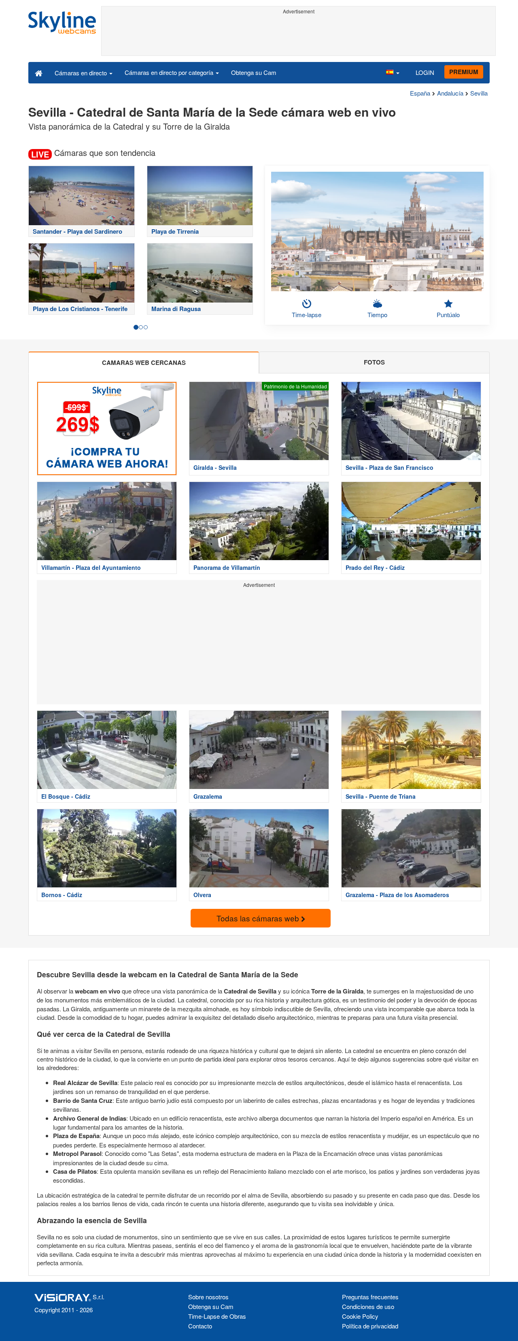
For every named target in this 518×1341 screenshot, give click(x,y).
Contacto (200, 1326)
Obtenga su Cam (253, 72)
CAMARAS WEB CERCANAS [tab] (144, 362)
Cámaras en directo (81, 72)
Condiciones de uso (368, 1306)
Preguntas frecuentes (370, 1296)
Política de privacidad (370, 1326)
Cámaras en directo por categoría (170, 72)
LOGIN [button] (425, 72)
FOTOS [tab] (374, 362)
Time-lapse (306, 314)
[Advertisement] (298, 35)
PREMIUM (463, 71)
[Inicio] (39, 72)
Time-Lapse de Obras (217, 1316)
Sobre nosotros (208, 1296)
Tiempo (377, 314)
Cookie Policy (360, 1316)
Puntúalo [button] (448, 314)
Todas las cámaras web (259, 917)
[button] (392, 72)
